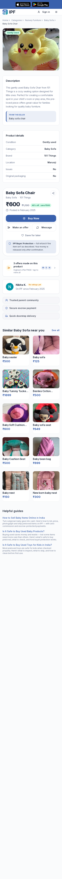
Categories (16, 20)
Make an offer (20, 227)
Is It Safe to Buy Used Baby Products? (23, 531)
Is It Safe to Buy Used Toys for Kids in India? (27, 544)
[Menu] (56, 11)
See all (55, 330)
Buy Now (33, 218)
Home (5, 20)
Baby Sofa (49, 20)
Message (46, 227)
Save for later (33, 235)
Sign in (46, 12)
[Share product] (53, 193)
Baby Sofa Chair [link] (10, 24)
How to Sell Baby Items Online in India (24, 517)
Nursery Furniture (33, 20)
